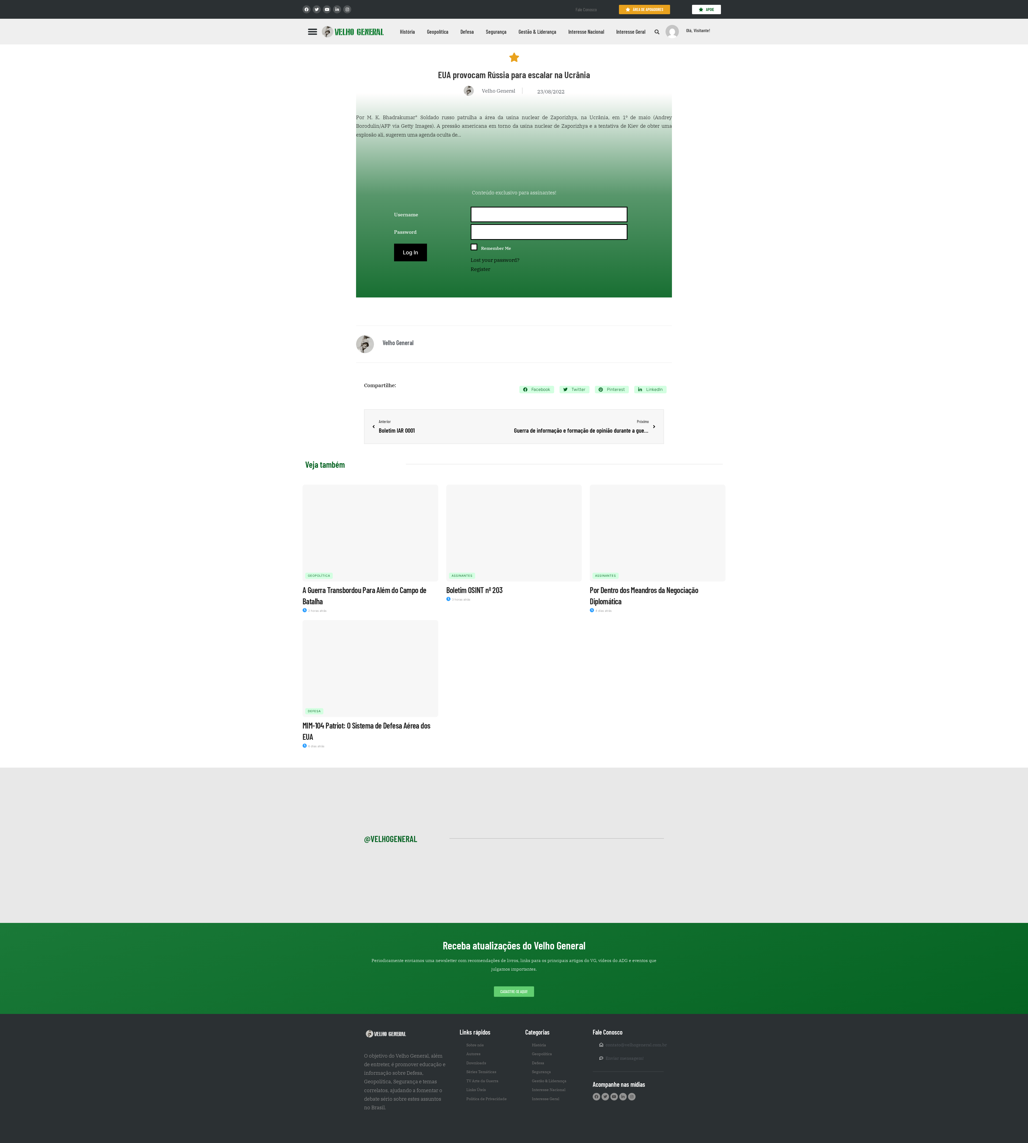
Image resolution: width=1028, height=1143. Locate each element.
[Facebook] (307, 9)
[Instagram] (347, 9)
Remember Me (496, 248)
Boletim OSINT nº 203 (474, 590)
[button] (312, 31)
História (407, 31)
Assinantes (462, 576)
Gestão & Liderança (537, 31)
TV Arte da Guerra (482, 1080)
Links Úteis (476, 1089)
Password (405, 232)
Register (480, 269)
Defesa (467, 31)
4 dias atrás (603, 611)
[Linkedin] (337, 9)
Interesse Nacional (586, 31)
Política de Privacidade (486, 1098)
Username (406, 215)
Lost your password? (495, 260)
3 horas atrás (460, 599)
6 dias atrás (315, 746)
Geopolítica (437, 31)
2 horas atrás (317, 611)
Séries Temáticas (481, 1071)
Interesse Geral (630, 31)
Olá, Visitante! (698, 30)
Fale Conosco (586, 9)
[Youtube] (327, 9)
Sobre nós (475, 1045)
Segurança (496, 31)
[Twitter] (317, 9)
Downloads (476, 1063)
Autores (473, 1053)
